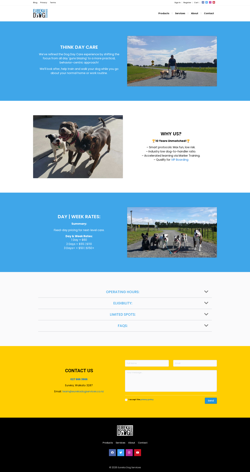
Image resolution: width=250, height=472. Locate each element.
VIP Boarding (179, 160)
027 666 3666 (79, 379)
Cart (196, 2)
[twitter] (206, 2)
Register (187, 2)
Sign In (177, 2)
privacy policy (147, 399)
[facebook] (203, 2)
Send (211, 400)
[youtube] (214, 2)
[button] (125, 292)
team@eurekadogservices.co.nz (83, 391)
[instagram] (210, 2)
